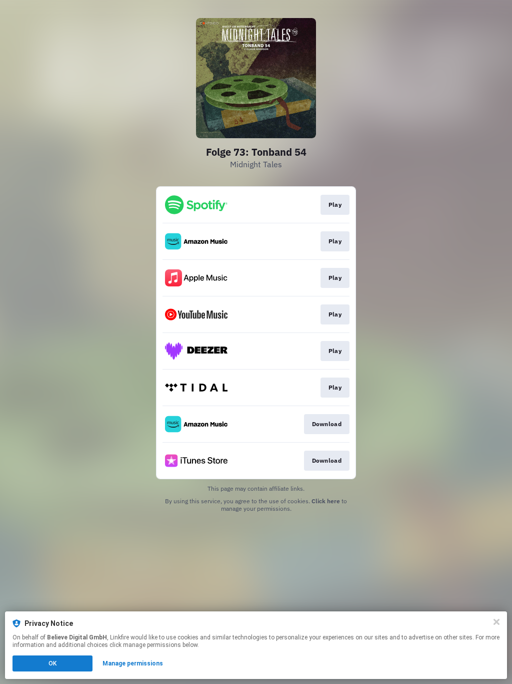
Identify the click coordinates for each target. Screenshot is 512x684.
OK (52, 663)
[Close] (496, 622)
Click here (326, 501)
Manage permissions (132, 663)
